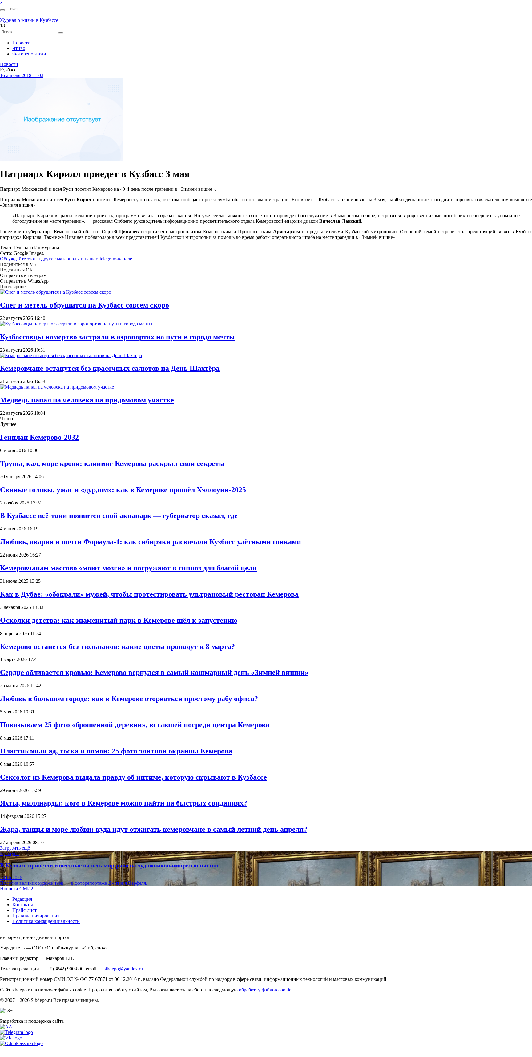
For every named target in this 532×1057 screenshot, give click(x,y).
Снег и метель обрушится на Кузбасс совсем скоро (84, 305)
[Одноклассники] (21, 1043)
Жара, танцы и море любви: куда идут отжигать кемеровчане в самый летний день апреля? (153, 829)
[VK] (11, 1037)
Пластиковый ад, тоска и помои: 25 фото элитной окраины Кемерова (116, 751)
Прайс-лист (24, 910)
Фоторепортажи (29, 53)
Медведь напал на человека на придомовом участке (87, 400)
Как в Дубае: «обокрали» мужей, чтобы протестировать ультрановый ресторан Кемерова (149, 594)
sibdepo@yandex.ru (123, 968)
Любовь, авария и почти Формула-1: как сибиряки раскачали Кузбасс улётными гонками (150, 542)
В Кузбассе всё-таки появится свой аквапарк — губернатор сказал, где (119, 516)
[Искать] (2, 10)
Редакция (22, 899)
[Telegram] (16, 1032)
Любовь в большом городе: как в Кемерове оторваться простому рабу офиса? (129, 699)
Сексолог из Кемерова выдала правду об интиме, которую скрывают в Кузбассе (133, 777)
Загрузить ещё (15, 848)
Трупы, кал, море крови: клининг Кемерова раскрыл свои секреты (112, 463)
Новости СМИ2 (16, 888)
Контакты (22, 904)
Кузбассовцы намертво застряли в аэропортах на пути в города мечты (117, 337)
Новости (21, 42)
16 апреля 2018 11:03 (21, 75)
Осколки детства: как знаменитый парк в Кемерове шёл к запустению (118, 620)
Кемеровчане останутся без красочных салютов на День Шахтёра (110, 368)
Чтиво (18, 48)
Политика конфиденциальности (46, 921)
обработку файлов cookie (265, 989)
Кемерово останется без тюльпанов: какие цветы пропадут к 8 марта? (117, 647)
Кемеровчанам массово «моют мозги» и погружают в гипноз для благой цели (128, 568)
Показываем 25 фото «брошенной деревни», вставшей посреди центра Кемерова (134, 725)
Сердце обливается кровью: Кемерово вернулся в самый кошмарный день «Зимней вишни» (154, 672)
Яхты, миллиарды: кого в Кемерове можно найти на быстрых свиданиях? (123, 803)
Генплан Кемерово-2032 (39, 437)
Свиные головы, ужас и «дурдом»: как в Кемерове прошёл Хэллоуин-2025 (123, 490)
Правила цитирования (35, 915)
